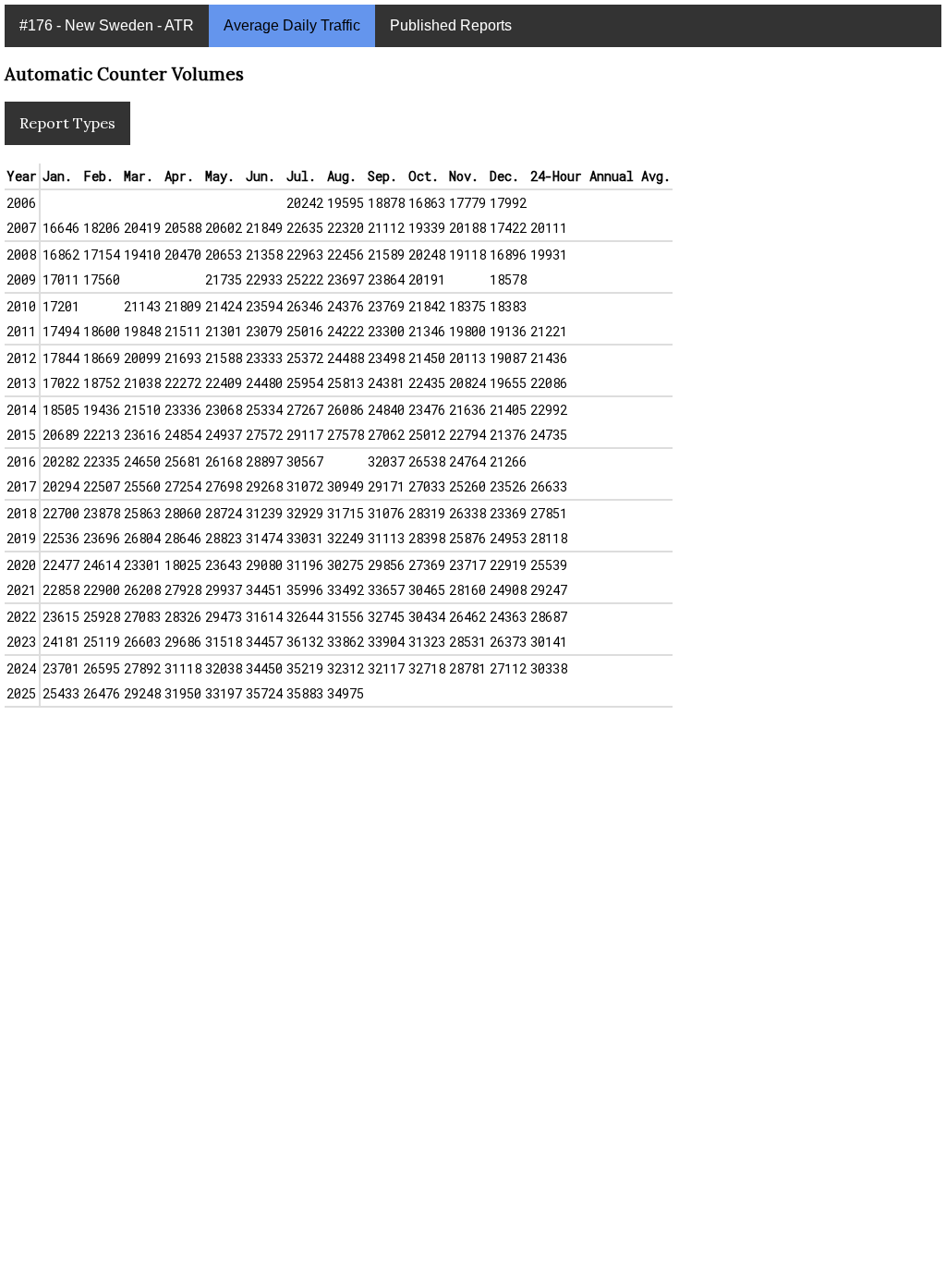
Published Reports (451, 25)
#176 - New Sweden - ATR (106, 25)
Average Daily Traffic (292, 25)
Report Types (67, 123)
